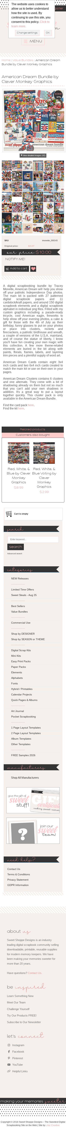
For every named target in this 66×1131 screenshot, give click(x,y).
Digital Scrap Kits (21, 650)
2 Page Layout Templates (26, 733)
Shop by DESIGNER (23, 633)
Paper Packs (18, 666)
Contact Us (13, 869)
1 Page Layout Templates (26, 727)
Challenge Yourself (18, 1009)
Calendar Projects (21, 694)
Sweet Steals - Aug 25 (24, 595)
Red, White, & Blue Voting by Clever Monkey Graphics (44, 478)
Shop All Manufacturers (25, 777)
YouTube (17, 1064)
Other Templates (20, 744)
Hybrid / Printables (21, 688)
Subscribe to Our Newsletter (24, 1022)
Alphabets (17, 677)
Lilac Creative (53, 1125)
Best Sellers (18, 606)
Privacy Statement (17, 879)
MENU (35, 41)
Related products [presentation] (32, 429)
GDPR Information (18, 885)
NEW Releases (20, 578)
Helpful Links (20, 1071)
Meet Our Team (16, 1002)
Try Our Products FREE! (21, 1015)
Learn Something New (20, 996)
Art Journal (17, 711)
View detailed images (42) (34, 155)
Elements (16, 672)
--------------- (18, 584)
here (30, 405)
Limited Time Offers (22, 589)
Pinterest (17, 1058)
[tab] (33, 430)
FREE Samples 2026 (23, 755)
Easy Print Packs (21, 661)
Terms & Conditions (18, 874)
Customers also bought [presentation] (33, 435)
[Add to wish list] (33, 269)
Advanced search (14, 554)
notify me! (12, 259)
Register (56, 8)
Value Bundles (23, 60)
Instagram (18, 1045)
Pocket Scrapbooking (23, 716)
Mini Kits (16, 655)
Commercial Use (20, 622)
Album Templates (21, 738)
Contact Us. (35, 973)
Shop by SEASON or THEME (28, 639)
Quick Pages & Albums (24, 700)
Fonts (14, 683)
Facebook (18, 1051)
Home (6, 60)
